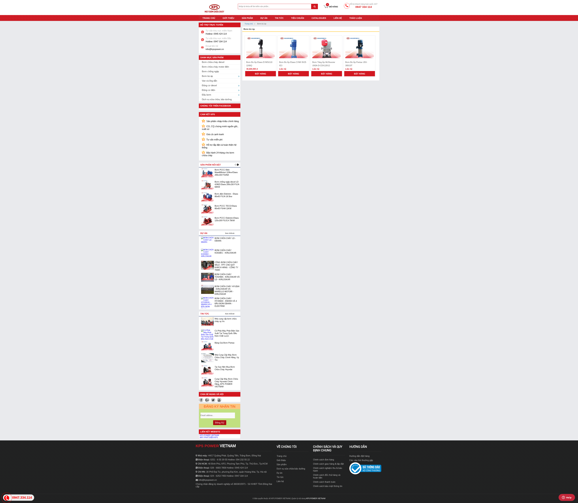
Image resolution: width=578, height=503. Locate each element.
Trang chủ (208, 18)
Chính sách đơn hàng (323, 459)
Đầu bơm (206, 94)
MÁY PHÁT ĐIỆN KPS (209, 437)
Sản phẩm (247, 18)
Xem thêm (229, 233)
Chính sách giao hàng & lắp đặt (328, 464)
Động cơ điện (208, 90)
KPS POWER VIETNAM (209, 435)
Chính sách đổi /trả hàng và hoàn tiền (326, 476)
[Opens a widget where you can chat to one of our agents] (566, 497)
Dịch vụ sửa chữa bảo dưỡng (291, 468)
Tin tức (279, 18)
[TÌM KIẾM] (314, 6)
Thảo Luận (355, 18)
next (238, 164)
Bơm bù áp (207, 76)
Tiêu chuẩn (297, 18)
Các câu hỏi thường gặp (361, 460)
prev (235, 164)
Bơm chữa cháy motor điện (215, 66)
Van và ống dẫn (209, 80)
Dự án (263, 18)
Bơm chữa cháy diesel (213, 62)
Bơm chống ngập (210, 71)
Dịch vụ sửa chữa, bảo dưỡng (217, 99)
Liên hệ (338, 18)
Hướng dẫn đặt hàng (359, 456)
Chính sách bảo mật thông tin (327, 486)
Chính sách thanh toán (324, 482)
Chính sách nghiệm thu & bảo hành (327, 469)
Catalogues (319, 18)
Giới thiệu (228, 18)
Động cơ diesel (209, 85)
